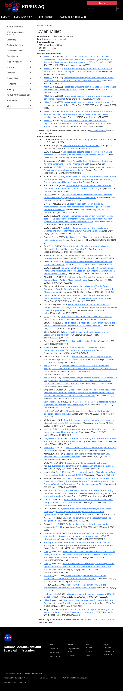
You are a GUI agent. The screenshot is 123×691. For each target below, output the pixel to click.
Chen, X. (47, 194)
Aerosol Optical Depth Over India (81, 341)
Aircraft (71, 655)
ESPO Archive (21, 17)
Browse (89, 651)
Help (88, 655)
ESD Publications (98, 130)
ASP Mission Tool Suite (73, 16)
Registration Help (15, 45)
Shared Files (12, 79)
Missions (54, 648)
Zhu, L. (47, 365)
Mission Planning (14, 62)
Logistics (10, 73)
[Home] (13, 7)
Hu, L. (46, 429)
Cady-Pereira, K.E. (52, 401)
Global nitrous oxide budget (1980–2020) (81, 145)
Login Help (12, 39)
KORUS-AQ (33, 7)
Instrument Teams (15, 50)
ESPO (4, 17)
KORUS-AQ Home (15, 26)
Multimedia (11, 101)
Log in (102, 3)
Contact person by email (55, 39)
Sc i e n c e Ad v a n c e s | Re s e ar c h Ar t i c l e (87, 139)
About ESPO (55, 652)
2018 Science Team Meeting (15, 33)
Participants (12, 56)
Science (10, 68)
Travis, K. (48, 255)
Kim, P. (47, 377)
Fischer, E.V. (49, 411)
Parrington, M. (50, 542)
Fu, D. (46, 316)
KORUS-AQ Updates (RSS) (18, 95)
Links (9, 106)
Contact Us (21, 682)
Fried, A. (47, 551)
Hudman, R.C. (50, 533)
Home (40, 25)
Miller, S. (47, 600)
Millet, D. (48, 56)
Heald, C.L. (48, 575)
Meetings (10, 90)
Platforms (11, 84)
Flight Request (45, 16)
